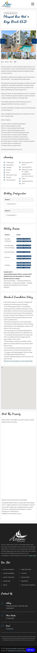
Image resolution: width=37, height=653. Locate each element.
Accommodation (8, 569)
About (5, 585)
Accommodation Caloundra (15, 648)
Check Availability (8, 573)
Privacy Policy (25, 577)
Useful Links (6, 581)
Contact (24, 573)
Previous (2, 41)
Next (34, 41)
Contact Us (9, 629)
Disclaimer (24, 581)
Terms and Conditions (28, 585)
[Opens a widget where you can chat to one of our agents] (30, 650)
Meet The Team (26, 569)
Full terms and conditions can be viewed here (18, 361)
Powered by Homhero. (15, 651)
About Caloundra (8, 577)
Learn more (32, 555)
